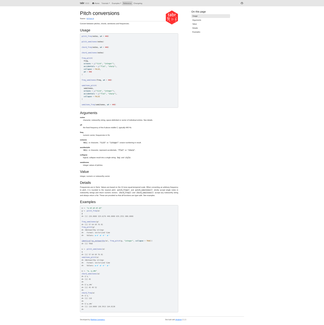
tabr (82, 3)
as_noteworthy (98, 241)
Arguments (196, 20)
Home (96, 3)
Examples (116, 3)
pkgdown (178, 320)
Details (195, 28)
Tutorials (105, 3)
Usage (195, 16)
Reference (127, 3)
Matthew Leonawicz (97, 320)
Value (194, 24)
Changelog (138, 3)
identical (86, 241)
